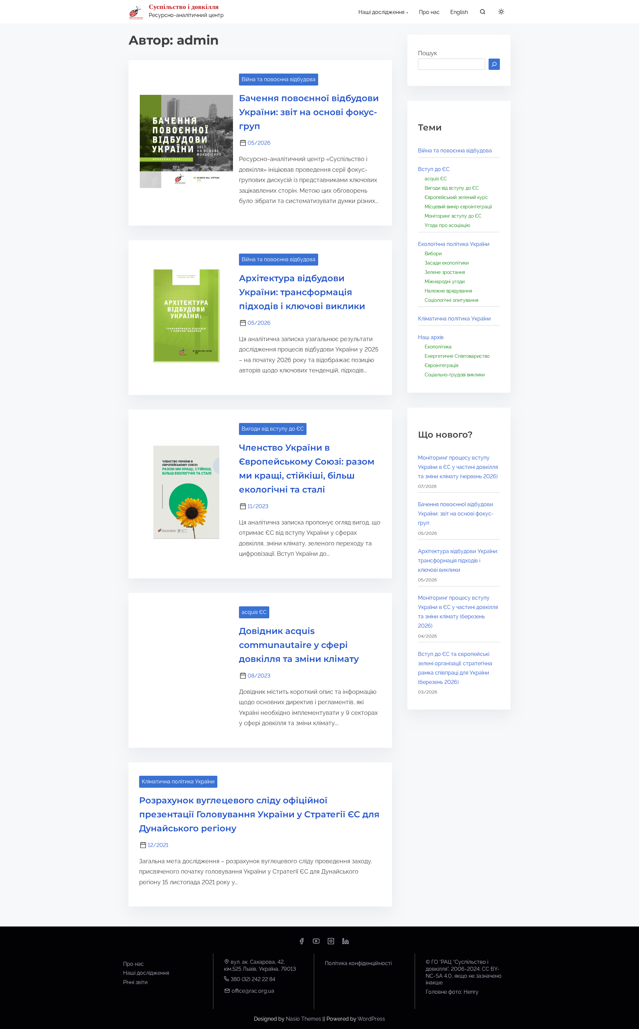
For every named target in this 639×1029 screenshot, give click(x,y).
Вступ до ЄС (434, 169)
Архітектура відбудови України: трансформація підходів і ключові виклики (302, 292)
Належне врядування (448, 291)
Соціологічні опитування (451, 300)
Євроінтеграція (441, 365)
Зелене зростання (445, 272)
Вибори (433, 253)
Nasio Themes (304, 1019)
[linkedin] (345, 943)
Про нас (133, 964)
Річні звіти (135, 982)
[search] (482, 13)
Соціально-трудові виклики (455, 374)
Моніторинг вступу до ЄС (453, 216)
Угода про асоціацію (447, 225)
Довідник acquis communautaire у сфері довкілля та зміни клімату (299, 645)
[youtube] (316, 943)
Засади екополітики (447, 263)
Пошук (427, 53)
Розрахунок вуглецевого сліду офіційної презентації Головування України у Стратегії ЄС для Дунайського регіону (259, 814)
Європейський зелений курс (456, 197)
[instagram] (330, 943)
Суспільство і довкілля (184, 6)
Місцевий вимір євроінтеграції (458, 206)
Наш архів (431, 337)
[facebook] (301, 943)
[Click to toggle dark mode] (501, 12)
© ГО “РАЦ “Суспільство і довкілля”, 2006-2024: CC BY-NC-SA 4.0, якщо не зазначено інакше (464, 972)
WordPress (371, 1019)
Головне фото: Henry (452, 992)
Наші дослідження (146, 973)
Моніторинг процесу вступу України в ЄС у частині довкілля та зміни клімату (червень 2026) (458, 467)
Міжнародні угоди (445, 281)
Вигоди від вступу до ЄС (273, 429)
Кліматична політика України (178, 781)
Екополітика (438, 346)
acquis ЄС (254, 612)
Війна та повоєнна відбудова (279, 79)
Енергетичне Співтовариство (457, 356)
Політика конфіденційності (358, 963)
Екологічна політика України (454, 244)
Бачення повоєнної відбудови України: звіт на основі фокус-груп (309, 112)
